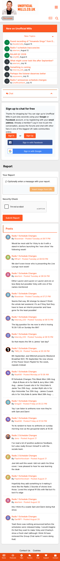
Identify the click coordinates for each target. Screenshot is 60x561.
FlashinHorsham (22, 458)
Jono (17, 438)
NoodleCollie (18, 44)
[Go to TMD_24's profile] (8, 349)
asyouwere (17, 76)
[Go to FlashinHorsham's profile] (8, 456)
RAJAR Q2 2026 (18, 54)
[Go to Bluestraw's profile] (8, 237)
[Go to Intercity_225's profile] (8, 318)
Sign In (11, 135)
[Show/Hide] (51, 93)
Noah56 (18, 374)
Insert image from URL (42, 189)
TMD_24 (18, 351)
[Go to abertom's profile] (8, 274)
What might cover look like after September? (31, 60)
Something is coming (20, 67)
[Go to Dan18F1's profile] (8, 517)
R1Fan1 (17, 259)
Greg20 (18, 404)
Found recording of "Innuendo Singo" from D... (32, 41)
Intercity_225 (18, 70)
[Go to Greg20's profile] (8, 402)
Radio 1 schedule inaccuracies (25, 47)
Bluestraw (19, 238)
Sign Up (29, 135)
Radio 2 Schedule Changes (24, 435)
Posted (37, 238)
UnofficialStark (19, 83)
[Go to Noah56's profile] (8, 372)
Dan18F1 (18, 519)
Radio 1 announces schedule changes (28, 80)
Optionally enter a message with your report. (28, 181)
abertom (16, 50)
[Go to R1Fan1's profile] (8, 257)
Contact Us (25, 550)
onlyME (16, 57)
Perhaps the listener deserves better (28, 73)
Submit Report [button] (13, 218)
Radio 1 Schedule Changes (24, 236)
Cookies (36, 550)
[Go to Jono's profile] (8, 436)
